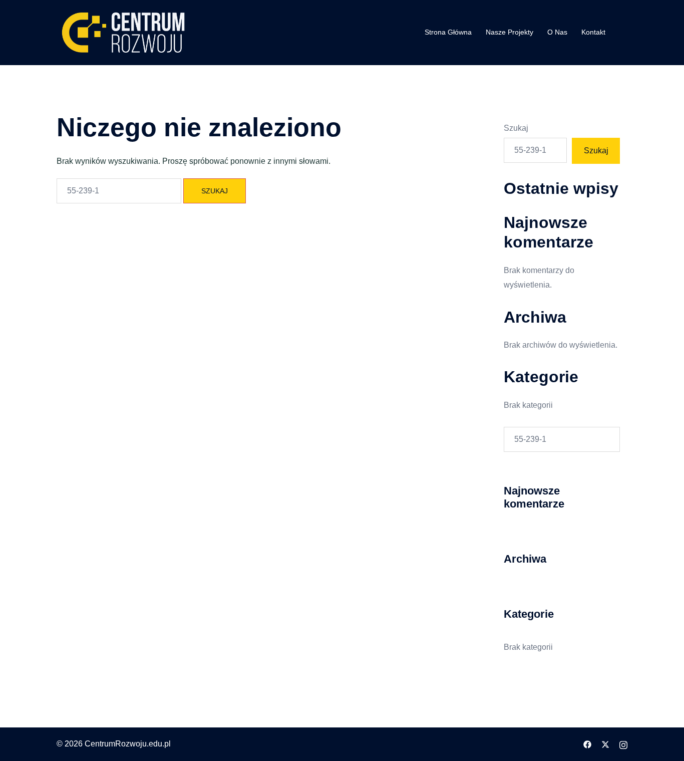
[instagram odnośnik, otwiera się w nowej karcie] (623, 743)
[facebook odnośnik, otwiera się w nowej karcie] (587, 743)
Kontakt (593, 32)
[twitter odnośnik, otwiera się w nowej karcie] (605, 743)
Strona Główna (448, 32)
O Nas (557, 32)
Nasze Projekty (509, 32)
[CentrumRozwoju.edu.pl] (124, 32)
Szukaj (516, 128)
